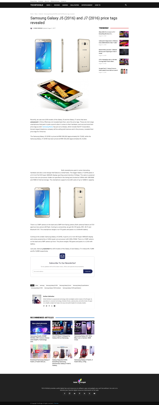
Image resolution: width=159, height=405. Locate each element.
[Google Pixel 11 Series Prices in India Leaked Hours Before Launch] (124, 71)
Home (31, 14)
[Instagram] (46, 305)
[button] (126, 5)
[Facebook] (43, 33)
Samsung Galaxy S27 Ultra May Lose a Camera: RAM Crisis (83, 338)
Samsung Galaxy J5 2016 (52, 285)
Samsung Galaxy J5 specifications (81, 285)
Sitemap (56, 403)
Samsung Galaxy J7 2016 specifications (72, 288)
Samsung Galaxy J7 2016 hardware (52, 288)
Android (41, 14)
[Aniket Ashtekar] (31, 28)
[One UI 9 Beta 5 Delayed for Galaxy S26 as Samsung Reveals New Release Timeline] (62, 327)
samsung (42, 285)
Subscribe (87, 271)
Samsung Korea (47, 127)
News (36, 14)
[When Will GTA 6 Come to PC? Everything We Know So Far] (124, 34)
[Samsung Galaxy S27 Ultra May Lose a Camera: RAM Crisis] (84, 327)
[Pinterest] (51, 33)
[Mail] (74, 393)
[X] (47, 33)
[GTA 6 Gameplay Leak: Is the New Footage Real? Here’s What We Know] (124, 62)
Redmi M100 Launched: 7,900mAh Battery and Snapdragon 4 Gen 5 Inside (108, 51)
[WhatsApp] (56, 33)
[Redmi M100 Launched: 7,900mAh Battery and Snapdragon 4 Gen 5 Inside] (124, 52)
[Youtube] (54, 305)
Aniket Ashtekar (38, 28)
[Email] (60, 33)
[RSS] (84, 393)
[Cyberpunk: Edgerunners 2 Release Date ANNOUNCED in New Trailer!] (124, 43)
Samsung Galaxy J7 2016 (37, 288)
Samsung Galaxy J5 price (65, 285)
